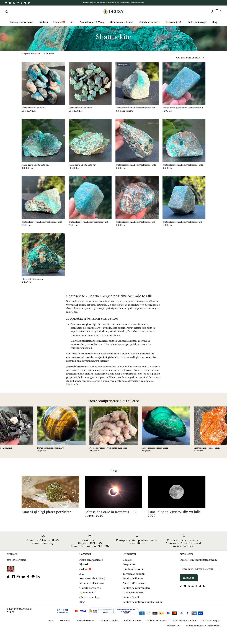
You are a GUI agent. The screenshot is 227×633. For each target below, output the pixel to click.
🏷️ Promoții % (173, 24)
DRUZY (17, 611)
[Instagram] (14, 4)
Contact (127, 562)
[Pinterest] (25, 4)
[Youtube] (18, 4)
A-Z (72, 24)
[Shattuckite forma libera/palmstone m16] (137, 142)
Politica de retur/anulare (136, 590)
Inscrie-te (188, 580)
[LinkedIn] (29, 4)
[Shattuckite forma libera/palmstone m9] (90, 199)
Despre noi (129, 566)
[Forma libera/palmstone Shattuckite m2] (184, 85)
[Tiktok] (21, 4)
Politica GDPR (131, 599)
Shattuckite (49, 56)
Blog (214, 24)
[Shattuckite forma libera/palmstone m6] (137, 199)
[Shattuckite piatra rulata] (43, 85)
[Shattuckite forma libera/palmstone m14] (184, 142)
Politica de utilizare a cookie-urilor (142, 604)
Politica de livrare (133, 580)
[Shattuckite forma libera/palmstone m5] (184, 199)
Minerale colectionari (121, 24)
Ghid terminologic (197, 24)
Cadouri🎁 (59, 24)
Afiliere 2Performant (134, 585)
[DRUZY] (113, 14)
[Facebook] (10, 4)
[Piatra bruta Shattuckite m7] (90, 142)
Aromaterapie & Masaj (92, 24)
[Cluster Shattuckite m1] (43, 256)
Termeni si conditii (134, 576)
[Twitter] (6, 4)
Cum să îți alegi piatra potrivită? (46, 514)
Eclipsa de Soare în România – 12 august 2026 (110, 516)
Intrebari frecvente (133, 571)
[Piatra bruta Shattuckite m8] (43, 142)
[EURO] (159, 615)
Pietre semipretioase (21, 24)
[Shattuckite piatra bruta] (90, 85)
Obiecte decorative (149, 24)
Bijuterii (43, 24)
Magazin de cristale (31, 56)
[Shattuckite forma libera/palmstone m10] (43, 199)
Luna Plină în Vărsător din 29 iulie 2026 (174, 516)
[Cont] (212, 13)
